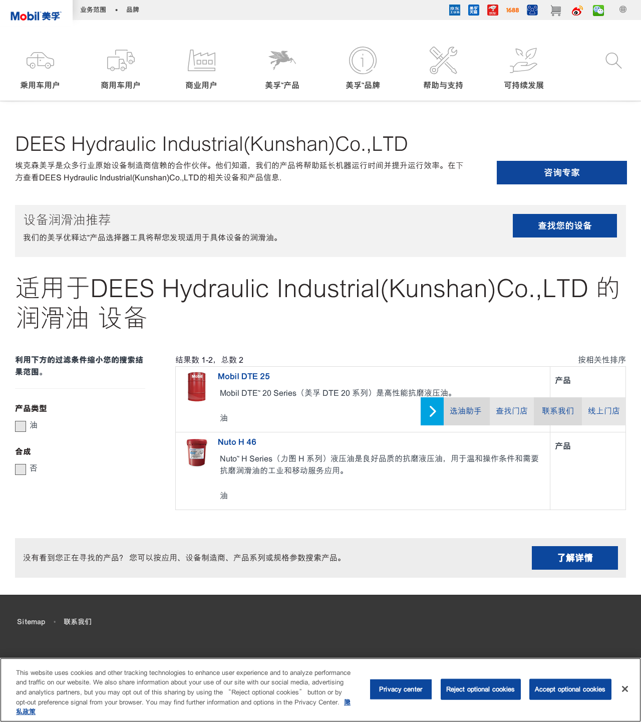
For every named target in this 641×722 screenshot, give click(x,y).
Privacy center (400, 689)
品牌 (132, 10)
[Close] (625, 689)
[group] (75, 425)
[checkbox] (20, 426)
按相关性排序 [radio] (602, 360)
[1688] (512, 12)
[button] (40, 69)
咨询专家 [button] (562, 172)
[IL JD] (454, 12)
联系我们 (558, 411)
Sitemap (31, 622)
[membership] (532, 12)
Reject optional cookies (480, 689)
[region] (320, 690)
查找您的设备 (565, 225)
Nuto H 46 (237, 441)
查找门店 (512, 411)
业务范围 (93, 10)
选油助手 (466, 411)
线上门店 (604, 411)
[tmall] (473, 12)
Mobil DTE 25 (244, 376)
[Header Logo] (36, 13)
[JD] (492, 12)
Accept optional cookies (570, 689)
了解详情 (575, 558)
